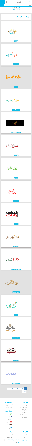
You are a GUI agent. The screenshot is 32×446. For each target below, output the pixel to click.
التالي (9, 388)
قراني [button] (26, 405)
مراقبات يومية (9, 405)
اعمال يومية (9, 407)
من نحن (10, 435)
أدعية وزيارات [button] (24, 412)
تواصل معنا (9, 437)
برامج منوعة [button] (24, 417)
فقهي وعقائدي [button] (23, 407)
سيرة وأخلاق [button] (24, 410)
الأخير (24, 391)
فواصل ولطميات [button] (23, 415)
